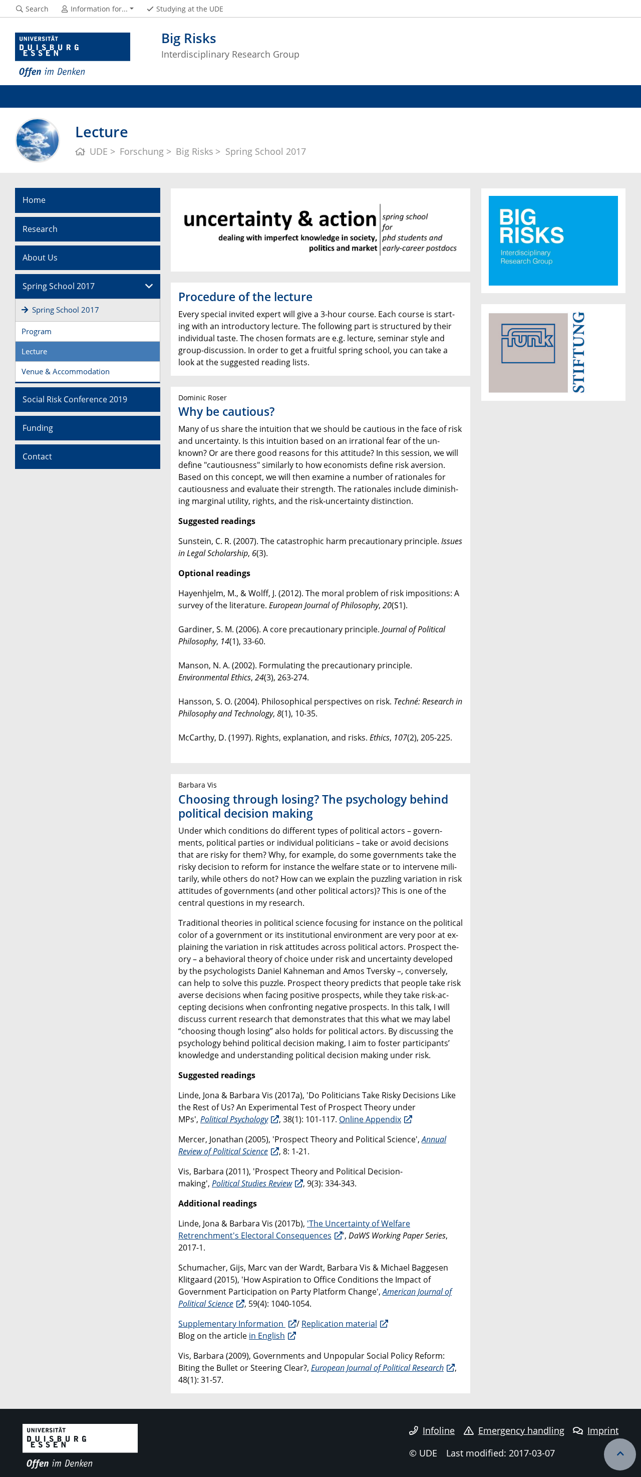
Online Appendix (370, 1119)
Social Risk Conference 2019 (75, 399)
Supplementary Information (231, 1323)
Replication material (339, 1323)
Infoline (439, 1430)
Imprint (602, 1430)
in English (267, 1335)
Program (37, 331)
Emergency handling (521, 1430)
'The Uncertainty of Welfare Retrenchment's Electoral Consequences (294, 1229)
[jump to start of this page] (620, 1454)
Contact (37, 456)
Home (34, 199)
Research (40, 228)
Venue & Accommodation (66, 371)
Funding (38, 427)
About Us (40, 257)
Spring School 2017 (59, 286)
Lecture (34, 351)
